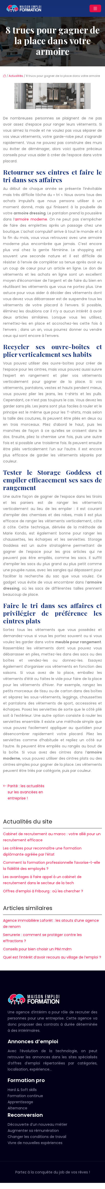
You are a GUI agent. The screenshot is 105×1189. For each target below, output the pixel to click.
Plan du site (52, 1185)
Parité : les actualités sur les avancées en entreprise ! (26, 792)
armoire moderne (31, 219)
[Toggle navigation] (95, 9)
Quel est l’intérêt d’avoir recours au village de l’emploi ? (52, 957)
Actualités (16, 76)
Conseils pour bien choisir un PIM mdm (37, 949)
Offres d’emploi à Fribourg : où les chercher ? (43, 891)
